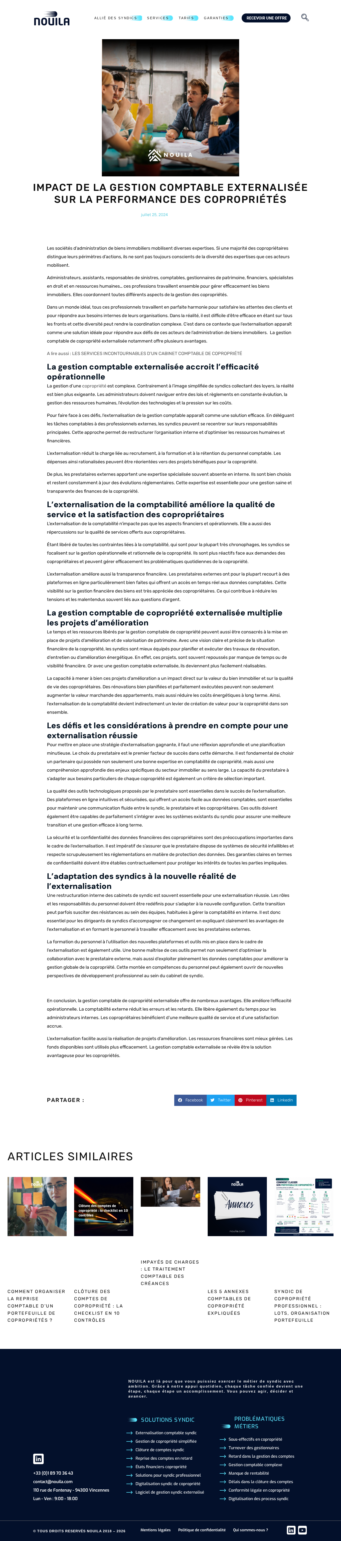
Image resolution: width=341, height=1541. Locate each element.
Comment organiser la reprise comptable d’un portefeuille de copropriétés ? (36, 1306)
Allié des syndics (115, 18)
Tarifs (186, 18)
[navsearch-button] (305, 18)
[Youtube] (302, 1530)
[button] (190, 1100)
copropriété (94, 386)
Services (158, 18)
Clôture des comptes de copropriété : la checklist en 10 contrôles (98, 1306)
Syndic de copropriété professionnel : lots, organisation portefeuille (302, 1306)
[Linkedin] (38, 1459)
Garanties (216, 18)
